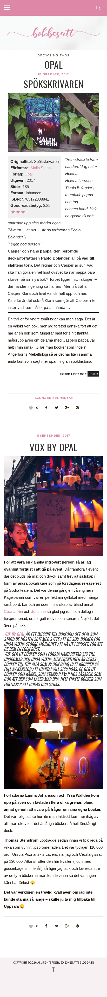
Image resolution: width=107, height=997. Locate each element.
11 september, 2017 (53, 435)
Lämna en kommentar (54, 397)
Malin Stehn (41, 168)
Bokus (93, 374)
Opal (28, 174)
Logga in (88, 963)
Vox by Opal (54, 447)
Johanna (39, 611)
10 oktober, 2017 (53, 74)
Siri (20, 611)
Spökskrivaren (54, 84)
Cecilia (9, 611)
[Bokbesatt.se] (53, 33)
